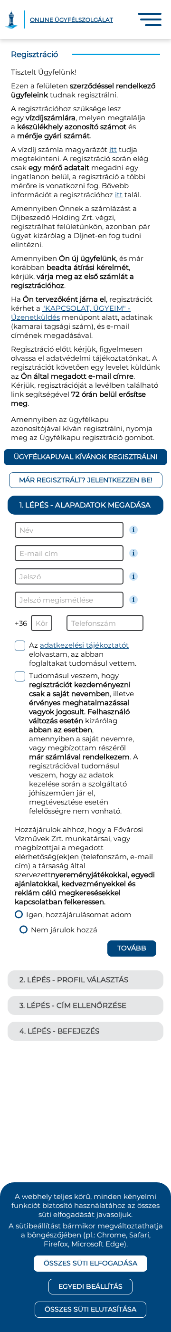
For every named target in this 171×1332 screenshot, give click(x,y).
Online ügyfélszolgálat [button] (71, 19)
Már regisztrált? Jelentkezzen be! (85, 480)
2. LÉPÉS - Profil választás (73, 979)
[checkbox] (77, 654)
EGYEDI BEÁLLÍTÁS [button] (90, 1286)
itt (113, 149)
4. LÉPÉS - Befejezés (59, 1030)
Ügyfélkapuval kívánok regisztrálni (85, 456)
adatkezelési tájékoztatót (84, 645)
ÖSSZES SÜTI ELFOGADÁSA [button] (90, 1263)
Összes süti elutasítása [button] (90, 1309)
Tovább (131, 948)
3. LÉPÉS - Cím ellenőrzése (72, 1005)
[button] (149, 19)
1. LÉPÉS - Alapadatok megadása (85, 504)
